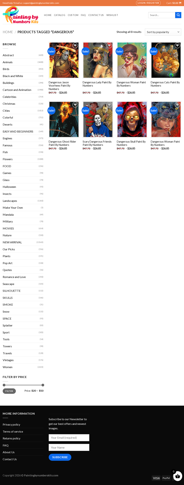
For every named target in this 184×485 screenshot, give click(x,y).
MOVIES (8, 228)
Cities (6, 110)
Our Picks (9, 249)
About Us (9, 452)
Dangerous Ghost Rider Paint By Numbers (62, 143)
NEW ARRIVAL (12, 242)
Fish (5, 152)
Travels (7, 353)
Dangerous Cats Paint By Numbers (165, 84)
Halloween (9, 186)
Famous (7, 145)
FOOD (7, 166)
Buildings (8, 82)
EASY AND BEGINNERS (18, 131)
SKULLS (8, 297)
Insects (7, 193)
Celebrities (9, 96)
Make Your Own (13, 207)
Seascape (8, 284)
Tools (6, 339)
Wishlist (112, 15)
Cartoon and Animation (17, 89)
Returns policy (11, 438)
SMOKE (8, 304)
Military (8, 221)
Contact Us (96, 15)
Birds (6, 69)
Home (47, 15)
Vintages (8, 360)
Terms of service (13, 431)
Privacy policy (11, 424)
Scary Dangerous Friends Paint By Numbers (97, 143)
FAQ (83, 15)
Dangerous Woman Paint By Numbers (131, 84)
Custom (73, 15)
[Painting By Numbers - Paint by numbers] (21, 15)
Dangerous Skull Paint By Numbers (131, 143)
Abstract (8, 55)
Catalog (59, 15)
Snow (6, 311)
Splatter (8, 325)
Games (7, 173)
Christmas (9, 103)
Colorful (8, 117)
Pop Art (7, 263)
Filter (9, 391)
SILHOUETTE (11, 290)
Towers (7, 346)
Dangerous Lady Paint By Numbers (97, 84)
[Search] (178, 15)
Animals (8, 62)
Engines (7, 138)
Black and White (13, 76)
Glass (6, 180)
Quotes (7, 269)
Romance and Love (14, 277)
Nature (7, 235)
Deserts (7, 124)
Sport (6, 332)
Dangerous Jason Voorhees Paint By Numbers (59, 85)
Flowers (8, 159)
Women (7, 367)
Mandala (8, 214)
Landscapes (10, 200)
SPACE (7, 318)
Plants (6, 256)
